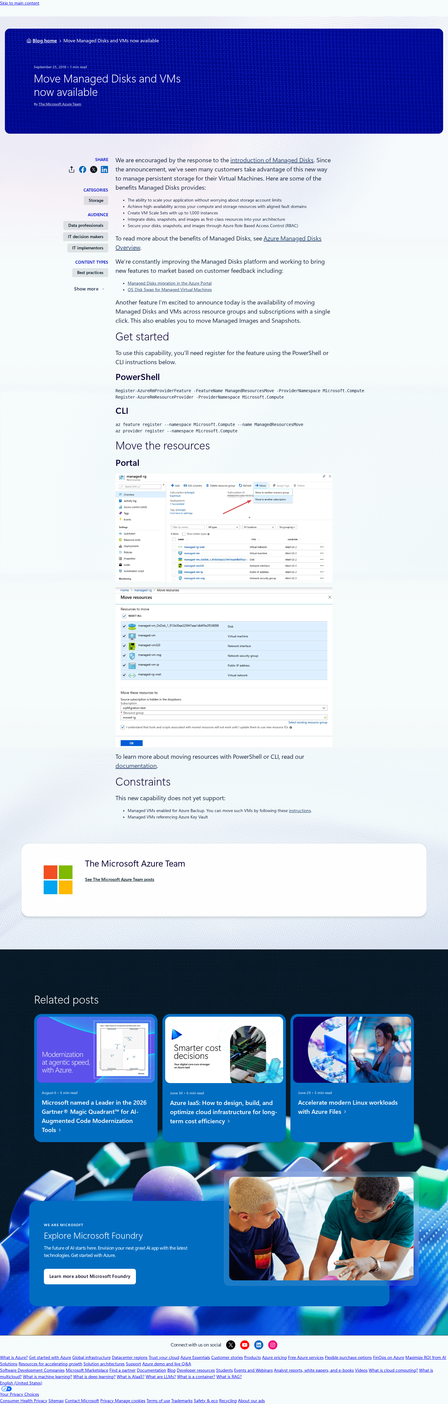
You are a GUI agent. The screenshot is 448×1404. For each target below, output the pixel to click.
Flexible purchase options (348, 1357)
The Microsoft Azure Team (60, 104)
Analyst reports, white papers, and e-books (314, 1370)
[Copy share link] (71, 169)
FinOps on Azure (388, 1357)
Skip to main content (19, 3)
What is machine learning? (47, 1376)
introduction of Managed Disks (272, 160)
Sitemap (56, 1400)
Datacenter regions (130, 1357)
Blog (171, 1370)
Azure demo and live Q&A (166, 1363)
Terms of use (158, 1400)
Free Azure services (306, 1357)
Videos (361, 1370)
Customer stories (227, 1357)
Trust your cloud (164, 1357)
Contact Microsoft (82, 1400)
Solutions (8, 1363)
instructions (300, 810)
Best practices (90, 272)
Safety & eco (206, 1400)
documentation (136, 765)
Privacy (107, 1400)
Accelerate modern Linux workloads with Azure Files (348, 1107)
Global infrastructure (91, 1357)
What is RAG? (229, 1376)
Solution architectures (104, 1363)
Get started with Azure (50, 1357)
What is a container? (196, 1376)
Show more (86, 289)
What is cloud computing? (393, 1370)
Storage (96, 200)
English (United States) (21, 1383)
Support (133, 1363)
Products (252, 1357)
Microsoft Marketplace (87, 1370)
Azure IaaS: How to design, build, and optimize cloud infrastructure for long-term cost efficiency (223, 1112)
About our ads (251, 1400)
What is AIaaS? (130, 1376)
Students (224, 1370)
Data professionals (85, 225)
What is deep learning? (94, 1376)
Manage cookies (130, 1400)
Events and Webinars (253, 1370)
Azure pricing (274, 1357)
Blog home (45, 41)
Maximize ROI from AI (425, 1357)
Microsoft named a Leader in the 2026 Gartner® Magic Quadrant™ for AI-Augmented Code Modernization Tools (94, 1116)
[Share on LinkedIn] (104, 169)
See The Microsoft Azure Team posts (119, 879)
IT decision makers (85, 236)
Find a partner (122, 1370)
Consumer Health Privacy (23, 1400)
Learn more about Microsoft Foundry (89, 1276)
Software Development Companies (32, 1370)
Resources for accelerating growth (50, 1363)
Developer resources (196, 1370)
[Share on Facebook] (82, 169)
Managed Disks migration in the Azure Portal (170, 283)
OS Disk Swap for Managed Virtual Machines (170, 289)
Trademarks (182, 1400)
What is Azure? (14, 1357)
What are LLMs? (161, 1376)
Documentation (151, 1370)
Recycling (228, 1400)
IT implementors (87, 247)
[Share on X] (93, 169)
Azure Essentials (195, 1357)
